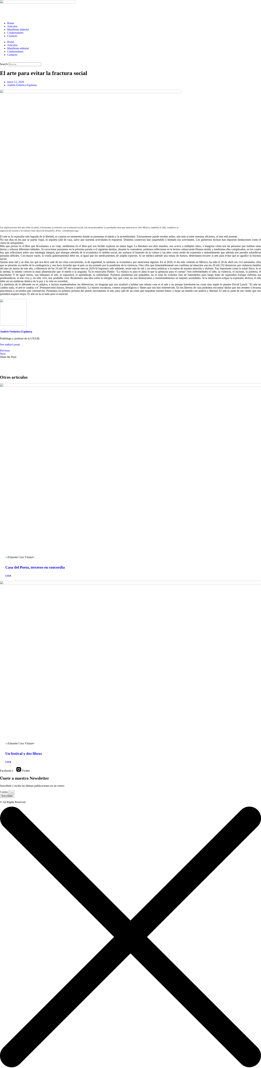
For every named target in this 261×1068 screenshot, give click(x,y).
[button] (130, 60)
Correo (4, 791)
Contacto (12, 35)
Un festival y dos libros (23, 753)
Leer (8, 576)
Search (4, 64)
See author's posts (10, 344)
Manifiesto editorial (18, 29)
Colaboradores (15, 32)
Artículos (12, 26)
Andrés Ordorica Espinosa (16, 331)
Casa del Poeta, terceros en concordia (35, 567)
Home (10, 23)
